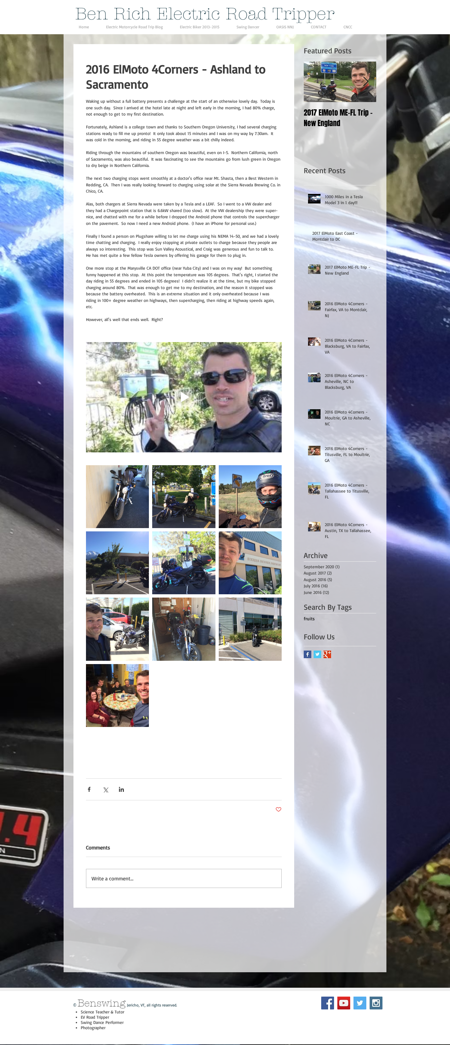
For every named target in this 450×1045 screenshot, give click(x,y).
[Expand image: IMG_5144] (183, 629)
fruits (309, 618)
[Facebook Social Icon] (327, 1003)
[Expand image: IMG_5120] (250, 496)
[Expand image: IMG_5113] (117, 496)
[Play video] (184, 397)
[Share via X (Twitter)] (105, 789)
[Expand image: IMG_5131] (250, 562)
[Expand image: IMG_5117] (183, 496)
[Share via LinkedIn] (121, 789)
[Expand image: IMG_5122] (117, 562)
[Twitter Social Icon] (359, 1003)
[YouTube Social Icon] (343, 1003)
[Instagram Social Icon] (376, 1003)
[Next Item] (366, 82)
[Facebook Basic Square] (307, 654)
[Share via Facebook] (89, 789)
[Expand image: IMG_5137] (117, 629)
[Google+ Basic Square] (327, 654)
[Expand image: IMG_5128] (183, 562)
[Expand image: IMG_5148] (250, 629)
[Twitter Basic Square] (317, 654)
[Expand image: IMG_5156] (117, 695)
